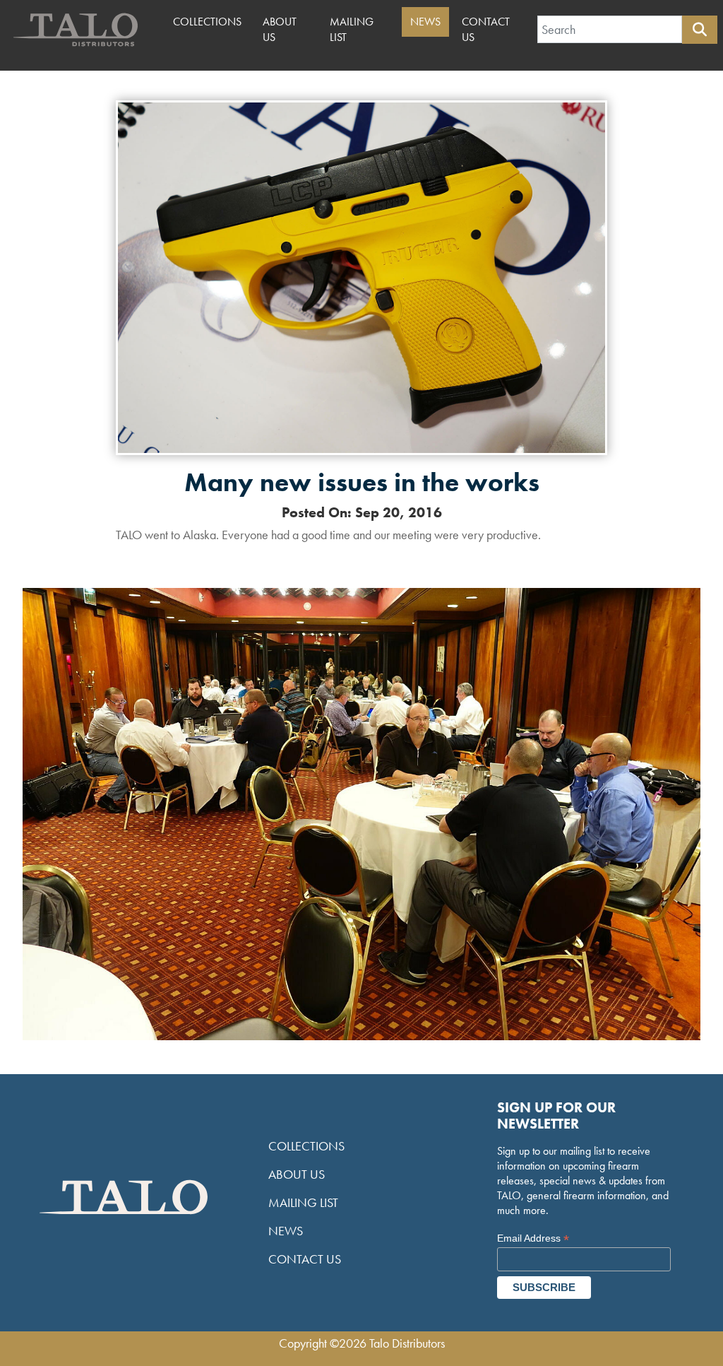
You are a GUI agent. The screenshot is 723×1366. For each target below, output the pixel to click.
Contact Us (486, 29)
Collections (207, 21)
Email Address (533, 1238)
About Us (280, 29)
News (425, 21)
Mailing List (352, 29)
